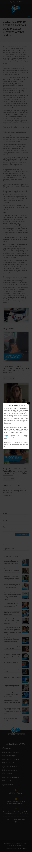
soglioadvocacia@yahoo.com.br (12, 437)
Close (28, 403)
